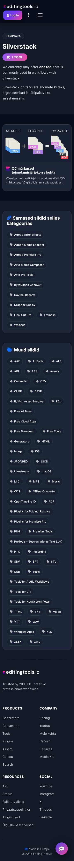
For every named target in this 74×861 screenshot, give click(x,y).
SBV (17, 561)
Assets (54, 371)
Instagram (46, 794)
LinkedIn (45, 817)
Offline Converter (44, 491)
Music (56, 481)
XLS (49, 631)
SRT (35, 561)
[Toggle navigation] (40, 15)
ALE (58, 361)
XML (37, 641)
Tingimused (11, 817)
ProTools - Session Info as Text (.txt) (38, 541)
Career (44, 741)
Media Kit (46, 757)
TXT (37, 611)
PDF (51, 501)
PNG (17, 531)
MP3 (36, 481)
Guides (7, 757)
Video (57, 611)
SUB (17, 571)
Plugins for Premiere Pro (30, 521)
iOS (37, 451)
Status (7, 794)
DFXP (38, 391)
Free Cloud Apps (25, 421)
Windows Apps (24, 631)
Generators (21, 441)
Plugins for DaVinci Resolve (32, 511)
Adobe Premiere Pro (27, 254)
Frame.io (50, 315)
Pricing (44, 718)
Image (18, 451)
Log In (14, 15)
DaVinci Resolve (25, 295)
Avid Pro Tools (23, 274)
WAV (36, 621)
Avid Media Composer (29, 264)
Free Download (24, 431)
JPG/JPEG (21, 461)
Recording (39, 551)
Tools (36, 571)
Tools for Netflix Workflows (32, 601)
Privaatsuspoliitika (16, 809)
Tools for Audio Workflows (31, 581)
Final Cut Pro (22, 315)
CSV (43, 381)
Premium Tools (42, 531)
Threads (45, 809)
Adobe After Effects (27, 234)
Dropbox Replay (24, 304)
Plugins (7, 741)
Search (7, 764)
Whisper (19, 324)
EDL (58, 401)
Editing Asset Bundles (28, 401)
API (16, 371)
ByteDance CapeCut (28, 284)
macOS (46, 471)
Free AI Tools (23, 411)
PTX (17, 551)
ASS (34, 371)
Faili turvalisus (13, 802)
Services (45, 749)
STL (53, 561)
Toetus (44, 726)
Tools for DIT (22, 591)
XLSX (17, 641)
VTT (17, 621)
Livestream (21, 471)
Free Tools (54, 431)
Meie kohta (47, 734)
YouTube (45, 786)
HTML (46, 441)
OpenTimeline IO (25, 501)
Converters (10, 726)
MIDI (17, 481)
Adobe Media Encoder (29, 244)
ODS (17, 491)
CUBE (18, 391)
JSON (44, 461)
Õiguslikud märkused (18, 825)
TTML (18, 611)
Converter (21, 381)
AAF (17, 361)
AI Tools (38, 361)
